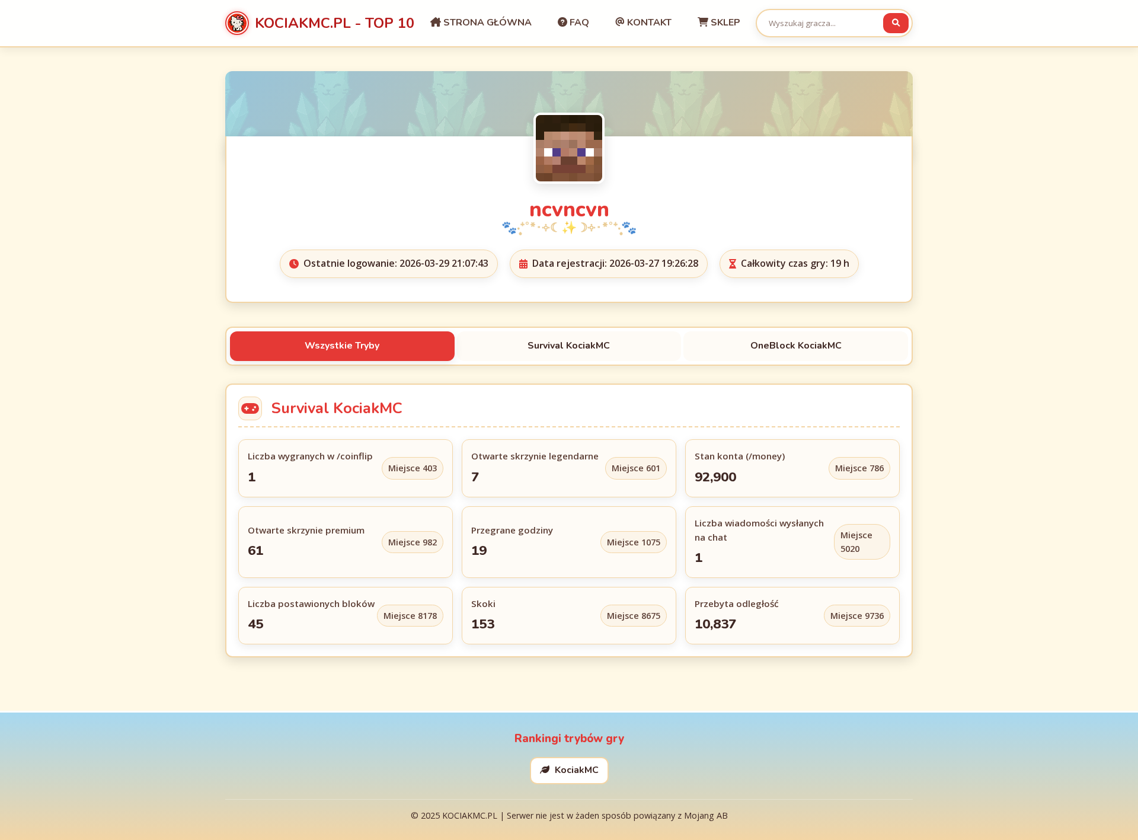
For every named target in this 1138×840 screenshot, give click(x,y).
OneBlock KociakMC (796, 345)
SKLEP (724, 22)
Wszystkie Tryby (342, 345)
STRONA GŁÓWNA (486, 22)
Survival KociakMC (569, 345)
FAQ (578, 22)
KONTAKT (648, 22)
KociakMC (575, 770)
